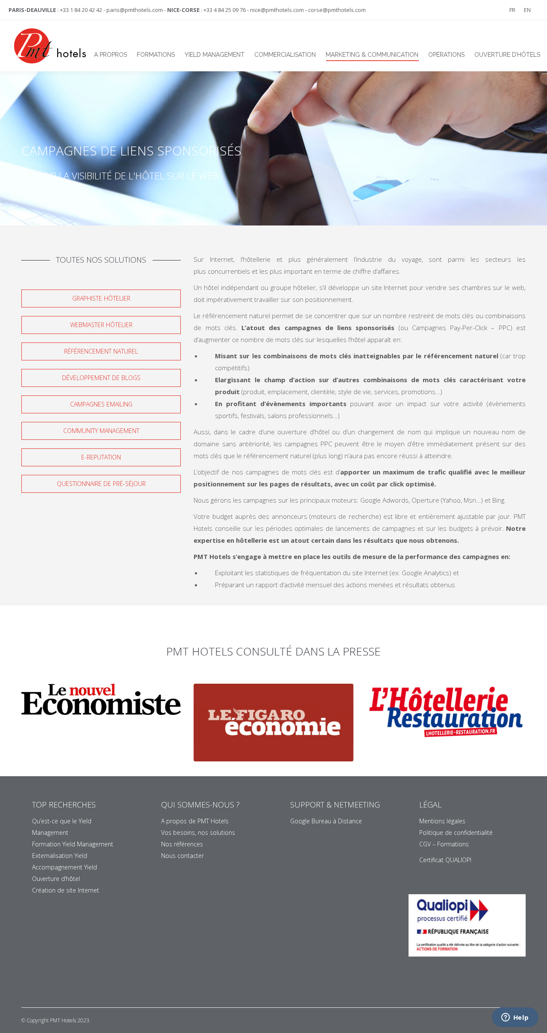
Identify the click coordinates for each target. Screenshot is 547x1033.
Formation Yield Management (72, 844)
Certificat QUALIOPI (445, 860)
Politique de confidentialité (456, 832)
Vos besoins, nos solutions (198, 832)
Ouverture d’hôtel (56, 879)
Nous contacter (182, 856)
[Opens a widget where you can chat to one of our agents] (514, 1018)
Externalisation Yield (59, 856)
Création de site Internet (65, 890)
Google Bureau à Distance (326, 821)
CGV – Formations (444, 844)
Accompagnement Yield (64, 867)
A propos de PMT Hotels (195, 821)
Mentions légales (442, 821)
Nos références (182, 844)
